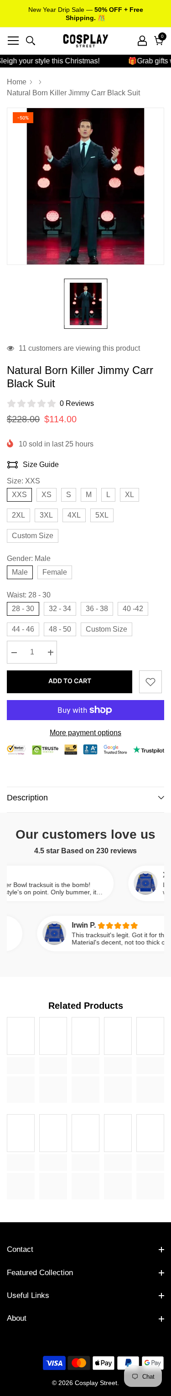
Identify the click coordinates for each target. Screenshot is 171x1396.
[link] (21, 1065)
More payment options (85, 733)
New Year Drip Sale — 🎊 (85, 13)
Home (16, 82)
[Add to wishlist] (150, 681)
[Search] (30, 40)
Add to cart (69, 681)
